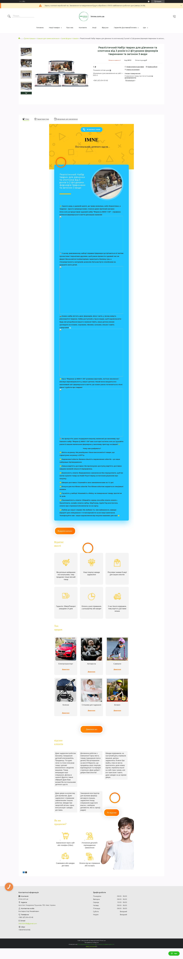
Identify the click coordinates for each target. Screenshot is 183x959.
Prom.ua (102, 940)
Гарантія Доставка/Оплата (125, 28)
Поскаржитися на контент (86, 944)
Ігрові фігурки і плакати (69, 38)
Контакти (83, 28)
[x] (26, 873)
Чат (175, 953)
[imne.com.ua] (83, 16)
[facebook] (24, 873)
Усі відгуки (111, 812)
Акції (94, 28)
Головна (39, 28)
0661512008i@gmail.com (27, 924)
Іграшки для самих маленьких (48, 38)
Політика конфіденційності (105, 944)
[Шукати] (9, 16)
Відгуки (105, 28)
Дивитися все (91, 729)
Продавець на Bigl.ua (91, 942)
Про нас (69, 28)
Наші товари (54, 28)
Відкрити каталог (65, 531)
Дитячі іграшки (29, 38)
